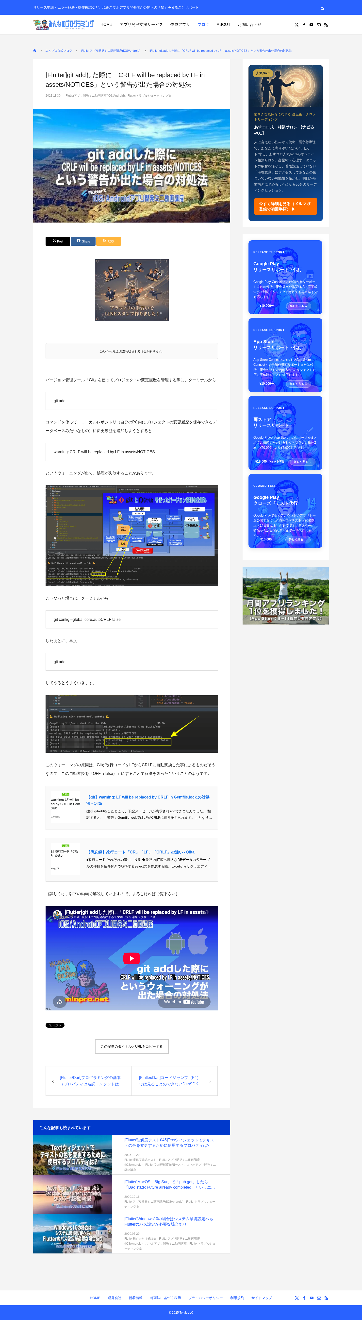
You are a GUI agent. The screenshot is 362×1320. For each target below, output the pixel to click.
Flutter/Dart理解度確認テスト (164, 1164)
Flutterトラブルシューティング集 (149, 95)
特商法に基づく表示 (165, 1298)
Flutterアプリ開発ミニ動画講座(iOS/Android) (95, 95)
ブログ (203, 24)
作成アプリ (180, 24)
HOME (106, 24)
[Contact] (318, 25)
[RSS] (326, 25)
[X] (296, 25)
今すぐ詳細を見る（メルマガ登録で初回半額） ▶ (284, 206)
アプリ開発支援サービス (141, 24)
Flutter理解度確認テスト (140, 1160)
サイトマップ (261, 1298)
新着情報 (136, 1298)
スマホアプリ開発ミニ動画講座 (166, 1243)
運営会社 (114, 1298)
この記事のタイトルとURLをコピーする (132, 1046)
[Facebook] (304, 25)
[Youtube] (311, 25)
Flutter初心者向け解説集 (140, 1238)
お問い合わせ (250, 24)
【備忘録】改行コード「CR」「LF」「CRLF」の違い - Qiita (140, 852)
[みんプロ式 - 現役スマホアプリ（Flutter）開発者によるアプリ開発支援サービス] (64, 25)
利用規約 (237, 1298)
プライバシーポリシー (205, 1298)
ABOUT (223, 24)
